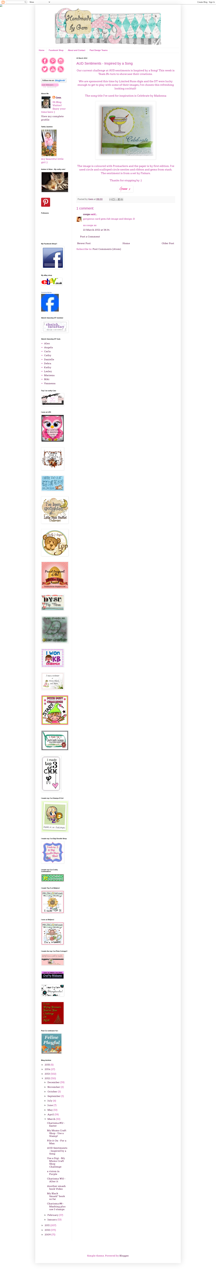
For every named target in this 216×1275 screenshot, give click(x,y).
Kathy (47, 367)
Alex (47, 343)
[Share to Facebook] (119, 199)
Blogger (124, 1255)
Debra (47, 363)
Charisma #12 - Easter (56, 1124)
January (52, 1219)
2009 (48, 1234)
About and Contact (76, 50)
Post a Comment (90, 236)
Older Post (168, 243)
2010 (48, 1230)
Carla (47, 351)
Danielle (49, 359)
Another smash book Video (56, 1187)
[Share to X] (116, 199)
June (50, 1105)
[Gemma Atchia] (50, 310)
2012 (48, 1078)
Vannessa (49, 383)
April (51, 1114)
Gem (58, 97)
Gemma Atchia (46, 292)
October (52, 1091)
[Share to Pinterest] (121, 199)
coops (86, 214)
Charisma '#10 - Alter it (56, 1180)
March (51, 1119)
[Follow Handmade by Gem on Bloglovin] (54, 81)
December (53, 1082)
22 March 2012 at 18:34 (96, 229)
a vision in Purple (53, 1172)
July (50, 1100)
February (53, 1215)
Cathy (47, 355)
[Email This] (110, 199)
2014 (48, 1069)
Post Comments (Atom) (107, 249)
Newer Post (84, 243)
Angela (48, 347)
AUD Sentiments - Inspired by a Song (57, 1151)
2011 (47, 1225)
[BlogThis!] (113, 199)
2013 (48, 1073)
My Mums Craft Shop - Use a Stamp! (56, 1133)
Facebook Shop (56, 50)
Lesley (48, 371)
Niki (46, 379)
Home (41, 50)
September (54, 1096)
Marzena (49, 375)
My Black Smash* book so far (56, 1196)
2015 (48, 1064)
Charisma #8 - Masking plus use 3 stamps (56, 1206)
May (50, 1110)
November (54, 1087)
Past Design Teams (99, 50)
